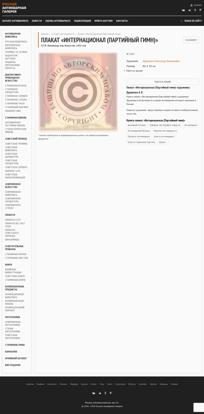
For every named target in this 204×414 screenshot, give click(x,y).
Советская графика (16, 143)
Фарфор (74, 384)
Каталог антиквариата (15, 20)
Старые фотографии (12, 330)
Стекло (94, 384)
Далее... (163, 142)
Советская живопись (11, 149)
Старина (174, 384)
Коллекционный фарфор (14, 309)
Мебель (132, 384)
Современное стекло (13, 207)
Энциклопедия (82, 20)
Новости (37, 20)
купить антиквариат (164, 136)
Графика (40, 384)
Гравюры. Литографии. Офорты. (12, 65)
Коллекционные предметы (14, 288)
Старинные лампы (15, 254)
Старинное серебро (16, 95)
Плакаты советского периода (12, 232)
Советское (52, 384)
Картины (30, 384)
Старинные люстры (16, 257)
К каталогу (191, 39)
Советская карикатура (12, 155)
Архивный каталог (16, 358)
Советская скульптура (12, 162)
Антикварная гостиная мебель (15, 124)
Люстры (153, 384)
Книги (8, 264)
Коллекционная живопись (14, 296)
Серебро (143, 384)
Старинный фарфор (16, 107)
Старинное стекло (16, 99)
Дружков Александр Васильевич (161, 61)
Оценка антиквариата (57, 20)
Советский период (16, 138)
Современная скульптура (12, 200)
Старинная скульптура (12, 91)
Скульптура (120, 384)
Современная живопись (12, 193)
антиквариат (190, 125)
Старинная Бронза (16, 85)
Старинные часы (14, 103)
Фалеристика (13, 110)
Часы (102, 384)
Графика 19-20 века (16, 51)
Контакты (122, 20)
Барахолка (11, 351)
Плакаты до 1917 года (15, 225)
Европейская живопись (12, 47)
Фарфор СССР (12, 170)
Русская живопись (16, 41)
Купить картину (104, 20)
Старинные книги (15, 279)
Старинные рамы (15, 344)
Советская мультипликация (15, 176)
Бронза (84, 384)
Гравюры (164, 384)
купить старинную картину (141, 142)
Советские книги (15, 276)
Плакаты (10, 214)
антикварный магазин (139, 130)
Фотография (12, 317)
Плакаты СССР (13, 219)
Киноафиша (12, 239)
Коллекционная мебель (14, 302)
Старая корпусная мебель (15, 131)
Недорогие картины (11, 57)
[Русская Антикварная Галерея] (14, 8)
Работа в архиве (163, 81)
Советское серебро (16, 167)
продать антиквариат (139, 136)
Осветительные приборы (14, 248)
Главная (44, 33)
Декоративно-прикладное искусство (13, 77)
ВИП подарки (12, 365)
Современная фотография (12, 323)
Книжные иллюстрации (13, 271)
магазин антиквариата (165, 130)
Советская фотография (12, 337)
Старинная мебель (15, 117)
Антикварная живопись (12, 35)
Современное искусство (13, 186)
